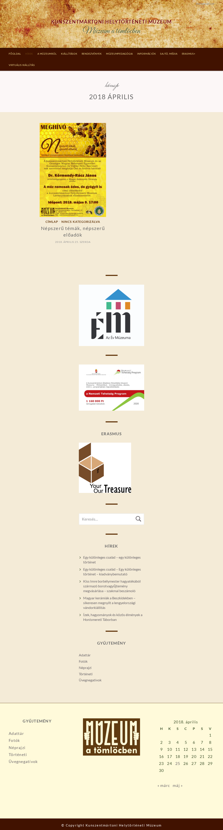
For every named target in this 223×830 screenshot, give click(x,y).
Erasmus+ (188, 53)
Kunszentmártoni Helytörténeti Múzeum (111, 22)
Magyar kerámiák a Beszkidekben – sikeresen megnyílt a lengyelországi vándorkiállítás (109, 603)
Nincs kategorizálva (80, 222)
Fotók (83, 661)
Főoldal (15, 53)
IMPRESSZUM (205, 3)
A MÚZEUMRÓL (47, 53)
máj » (178, 785)
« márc (163, 785)
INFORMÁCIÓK (146, 53)
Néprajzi (85, 667)
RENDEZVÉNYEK (92, 53)
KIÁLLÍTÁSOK (69, 53)
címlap (52, 222)
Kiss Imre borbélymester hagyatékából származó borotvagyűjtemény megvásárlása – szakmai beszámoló (112, 586)
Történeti (86, 674)
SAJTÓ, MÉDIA (168, 53)
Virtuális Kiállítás (22, 65)
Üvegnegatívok (90, 680)
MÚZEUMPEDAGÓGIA (119, 53)
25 (177, 763)
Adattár (85, 655)
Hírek (29, 53)
